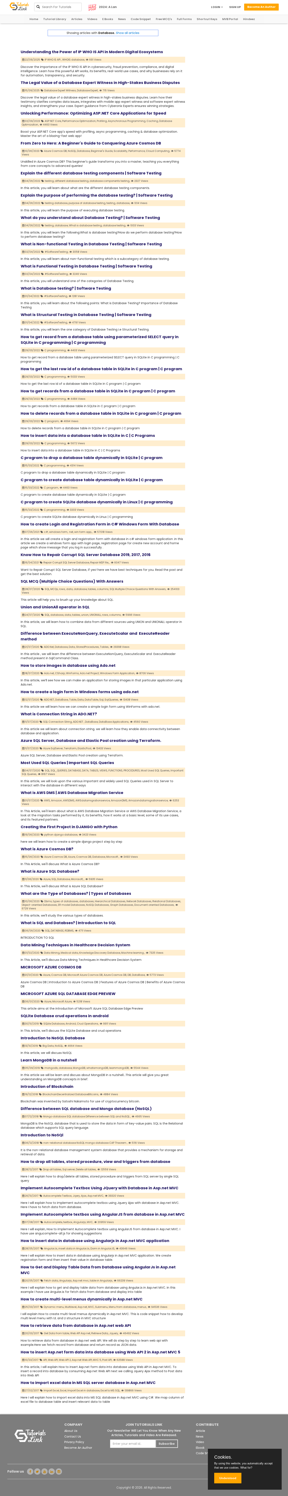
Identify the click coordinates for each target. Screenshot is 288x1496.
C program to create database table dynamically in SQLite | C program (92, 479)
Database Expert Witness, (60, 90)
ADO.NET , (78, 722)
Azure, (71, 857)
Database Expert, (87, 90)
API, (45, 1360)
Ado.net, (49, 673)
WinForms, (72, 673)
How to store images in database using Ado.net (68, 665)
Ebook (200, 1448)
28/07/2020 (33, 589)
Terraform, (70, 748)
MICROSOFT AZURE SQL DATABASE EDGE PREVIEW (68, 993)
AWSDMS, (69, 800)
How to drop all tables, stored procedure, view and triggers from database (95, 1161)
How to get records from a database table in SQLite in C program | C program (98, 391)
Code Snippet (141, 19)
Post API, (107, 1360)
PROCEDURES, (132, 770)
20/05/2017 (32, 1280)
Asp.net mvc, (81, 1280)
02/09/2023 (33, 121)
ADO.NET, (49, 699)
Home (34, 19)
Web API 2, (65, 1360)
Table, (73, 699)
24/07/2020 (33, 615)
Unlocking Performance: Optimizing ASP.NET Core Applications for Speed (93, 113)
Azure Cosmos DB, (55, 151)
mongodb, (51, 1068)
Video (200, 1442)
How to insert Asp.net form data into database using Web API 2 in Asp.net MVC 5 (100, 1352)
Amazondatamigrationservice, (148, 800)
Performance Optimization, (79, 121)
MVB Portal (230, 19)
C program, (51, 421)
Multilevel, (71, 1307)
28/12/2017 (32, 1169)
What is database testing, (85, 225)
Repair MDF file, (99, 562)
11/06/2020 (32, 879)
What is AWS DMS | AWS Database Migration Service (72, 792)
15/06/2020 (32, 857)
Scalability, (121, 151)
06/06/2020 (33, 930)
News (122, 19)
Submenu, (101, 1307)
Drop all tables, (52, 1169)
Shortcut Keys (207, 19)
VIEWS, (104, 770)
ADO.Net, (49, 647)
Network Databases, (139, 901)
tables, (92, 589)
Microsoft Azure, (62, 1001)
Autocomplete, (53, 1222)
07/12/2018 (32, 1116)
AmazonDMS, (119, 800)
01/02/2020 (32, 953)
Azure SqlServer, (53, 748)
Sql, (101, 699)
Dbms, (48, 901)
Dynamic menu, (54, 1307)
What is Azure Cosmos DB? (47, 849)
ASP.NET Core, (53, 121)
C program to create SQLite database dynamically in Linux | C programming (97, 502)
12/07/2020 (32, 699)
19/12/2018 (32, 1094)
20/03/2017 (32, 1333)
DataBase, (62, 699)
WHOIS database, (73, 59)
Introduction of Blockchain (47, 1086)
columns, (103, 589)
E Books (107, 19)
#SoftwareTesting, (56, 252)
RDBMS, (69, 930)
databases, (86, 901)
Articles (76, 19)
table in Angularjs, (101, 1280)
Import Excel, (51, 1390)
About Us (70, 1431)
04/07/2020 (33, 770)
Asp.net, (82, 1307)
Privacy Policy (74, 1442)
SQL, (47, 589)
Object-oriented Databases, (39, 905)
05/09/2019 (32, 1068)
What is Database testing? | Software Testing (66, 288)
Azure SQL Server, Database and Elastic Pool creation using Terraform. (91, 740)
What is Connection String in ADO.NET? (59, 714)
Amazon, (56, 800)
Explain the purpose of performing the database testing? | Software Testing (97, 195)
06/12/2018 (32, 1143)
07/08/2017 (32, 1222)
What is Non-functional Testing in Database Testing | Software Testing (91, 244)
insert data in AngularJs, (74, 1248)
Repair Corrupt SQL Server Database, (66, 562)
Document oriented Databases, (154, 905)
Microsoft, (77, 879)
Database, (83, 151)
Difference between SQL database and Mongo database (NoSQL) (86, 1108)
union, (85, 615)
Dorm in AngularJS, (102, 1248)
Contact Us (72, 1436)
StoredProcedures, (87, 647)
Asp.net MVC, (95, 1196)
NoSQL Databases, (97, 905)
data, (69, 589)
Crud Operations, (88, 1023)
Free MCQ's (164, 19)
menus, (142, 1307)
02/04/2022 (33, 252)
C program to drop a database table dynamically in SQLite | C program (92, 457)
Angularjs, (79, 1222)
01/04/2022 (32, 296)
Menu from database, (123, 1307)
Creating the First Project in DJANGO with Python (69, 826)
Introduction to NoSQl (42, 1135)
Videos (92, 19)
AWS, (47, 800)
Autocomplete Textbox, (57, 1196)
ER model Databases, (71, 905)
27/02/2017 (32, 1390)
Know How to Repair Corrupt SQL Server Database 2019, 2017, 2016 (86, 554)
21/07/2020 (32, 647)
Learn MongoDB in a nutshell (49, 1060)
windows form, (58, 532)
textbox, (68, 1222)
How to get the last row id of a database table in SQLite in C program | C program (101, 368)
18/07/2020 (32, 673)
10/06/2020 (32, 901)
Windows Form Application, (117, 673)
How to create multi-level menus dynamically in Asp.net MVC (82, 1299)
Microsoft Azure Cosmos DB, (85, 975)
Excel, (63, 1390)
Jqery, (76, 1196)
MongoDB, (79, 1068)
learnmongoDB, (119, 1068)
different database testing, (72, 181)
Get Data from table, (57, 1333)
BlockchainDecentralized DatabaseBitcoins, (71, 1094)
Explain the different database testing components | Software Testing (91, 173)
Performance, (136, 151)
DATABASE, (74, 770)
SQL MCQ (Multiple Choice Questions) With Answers (72, 581)
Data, (72, 647)
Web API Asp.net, (80, 1333)
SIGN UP (235, 7)
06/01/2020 (32, 1001)
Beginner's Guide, (102, 151)
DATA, (85, 770)
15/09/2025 (32, 90)
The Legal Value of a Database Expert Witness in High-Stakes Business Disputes (100, 82)
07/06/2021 (32, 532)
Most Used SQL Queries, (155, 770)
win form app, (83, 532)
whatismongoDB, (97, 1068)
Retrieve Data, (100, 1333)
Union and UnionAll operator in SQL (55, 607)
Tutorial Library (54, 19)
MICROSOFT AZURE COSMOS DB (51, 967)
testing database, (56, 203)
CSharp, (60, 673)
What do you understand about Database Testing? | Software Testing (90, 217)
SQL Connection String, (57, 722)
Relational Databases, (166, 901)
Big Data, (48, 1046)
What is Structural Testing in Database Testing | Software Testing (86, 314)
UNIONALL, (95, 615)
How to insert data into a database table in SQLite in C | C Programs (88, 435)
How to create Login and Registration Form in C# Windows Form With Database (100, 524)
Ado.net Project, (89, 673)
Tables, (104, 647)
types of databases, (66, 901)
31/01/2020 (32, 975)
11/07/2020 (32, 722)
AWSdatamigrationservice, (92, 800)
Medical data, (70, 953)
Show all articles (127, 33)
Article (200, 1431)
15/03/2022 (32, 465)
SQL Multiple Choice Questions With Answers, (138, 589)
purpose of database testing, (87, 203)
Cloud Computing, (158, 151)
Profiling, (102, 121)
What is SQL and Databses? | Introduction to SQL (68, 922)
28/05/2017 (32, 1248)
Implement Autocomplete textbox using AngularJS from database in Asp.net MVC (103, 1214)
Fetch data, (51, 1280)
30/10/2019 (32, 1023)
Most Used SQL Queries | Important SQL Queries (67, 762)
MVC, (90, 1222)
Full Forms (184, 19)
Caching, (153, 121)
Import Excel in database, (83, 1390)
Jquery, (113, 1333)
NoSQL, (72, 151)
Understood (227, 1478)
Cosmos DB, (84, 857)
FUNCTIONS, (115, 770)
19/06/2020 (32, 834)
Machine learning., (133, 953)
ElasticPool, (85, 748)
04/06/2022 (33, 181)
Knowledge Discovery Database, (100, 953)
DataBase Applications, (114, 722)
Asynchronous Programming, (127, 121)
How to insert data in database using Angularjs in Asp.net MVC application (95, 1240)
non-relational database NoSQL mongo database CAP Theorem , (85, 1143)
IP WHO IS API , (53, 59)
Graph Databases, (122, 905)
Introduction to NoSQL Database (53, 1038)
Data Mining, (52, 953)
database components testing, (110, 181)
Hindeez (249, 19)
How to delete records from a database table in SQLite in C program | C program (101, 413)
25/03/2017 (32, 1307)
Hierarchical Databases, (110, 901)
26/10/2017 (32, 1196)
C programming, (55, 350)
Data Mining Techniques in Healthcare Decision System (75, 945)
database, (123, 203)
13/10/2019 (32, 1046)
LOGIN (216, 7)
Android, (71, 1023)
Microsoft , (112, 857)
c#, (46, 532)
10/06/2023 (32, 151)
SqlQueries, (112, 699)
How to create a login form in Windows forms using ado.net (80, 691)
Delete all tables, (86, 1169)
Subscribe (167, 1444)
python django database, (61, 834)
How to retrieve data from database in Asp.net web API (76, 1325)
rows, (62, 589)
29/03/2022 (32, 350)
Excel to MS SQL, (110, 1390)
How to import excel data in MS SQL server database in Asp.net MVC (88, 1382)
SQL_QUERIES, (59, 770)
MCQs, (54, 589)
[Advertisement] (226, 59)
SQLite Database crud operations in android (65, 1015)
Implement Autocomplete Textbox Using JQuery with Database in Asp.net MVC (99, 1188)
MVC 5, (97, 1360)
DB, (129, 975)
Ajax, (84, 1196)
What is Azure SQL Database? (50, 871)
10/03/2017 (32, 1360)
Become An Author (78, 1448)
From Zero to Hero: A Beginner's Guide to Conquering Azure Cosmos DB (91, 143)
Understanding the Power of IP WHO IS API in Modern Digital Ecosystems (92, 51)
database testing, (114, 225)
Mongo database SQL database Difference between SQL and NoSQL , (87, 1116)
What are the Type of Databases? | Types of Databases (76, 893)
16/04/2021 (32, 562)
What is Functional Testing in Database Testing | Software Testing (86, 266)
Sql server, (68, 1169)
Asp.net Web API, (82, 1360)
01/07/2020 (32, 800)
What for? (246, 1467)
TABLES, (94, 770)
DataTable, (92, 699)
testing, (49, 181)
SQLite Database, (54, 1023)
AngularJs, (51, 1248)
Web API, (53, 1360)
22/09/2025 (33, 59)
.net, (71, 532)
